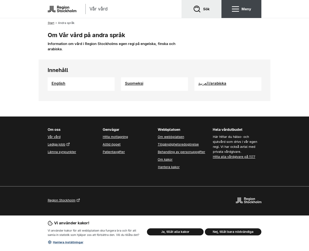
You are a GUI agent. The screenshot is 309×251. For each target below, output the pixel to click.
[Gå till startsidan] (62, 9)
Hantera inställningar (68, 242)
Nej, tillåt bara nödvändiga (233, 232)
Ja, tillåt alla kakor (175, 232)
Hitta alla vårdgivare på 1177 (234, 157)
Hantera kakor (169, 167)
